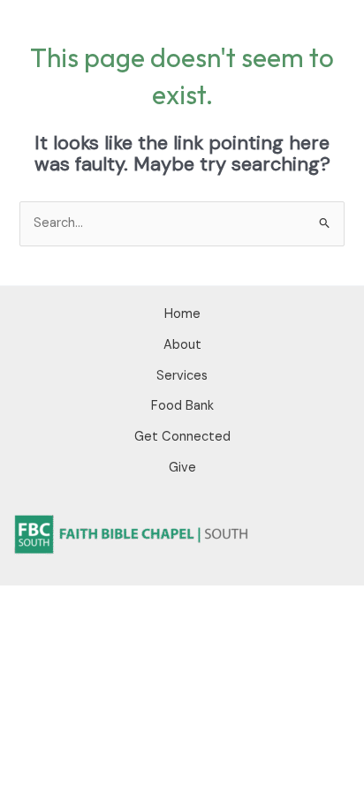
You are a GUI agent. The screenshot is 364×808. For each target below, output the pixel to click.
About (182, 344)
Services (182, 375)
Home (182, 314)
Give (182, 467)
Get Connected (182, 436)
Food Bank (182, 405)
